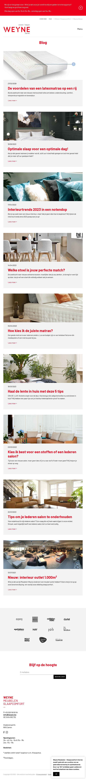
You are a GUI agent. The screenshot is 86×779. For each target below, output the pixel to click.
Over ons (43, 19)
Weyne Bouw (78, 19)
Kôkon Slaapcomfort (63, 19)
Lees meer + (12, 100)
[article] (19, 619)
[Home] (16, 29)
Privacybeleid (41, 774)
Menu (80, 29)
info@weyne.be (9, 715)
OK (56, 774)
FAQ (50, 19)
